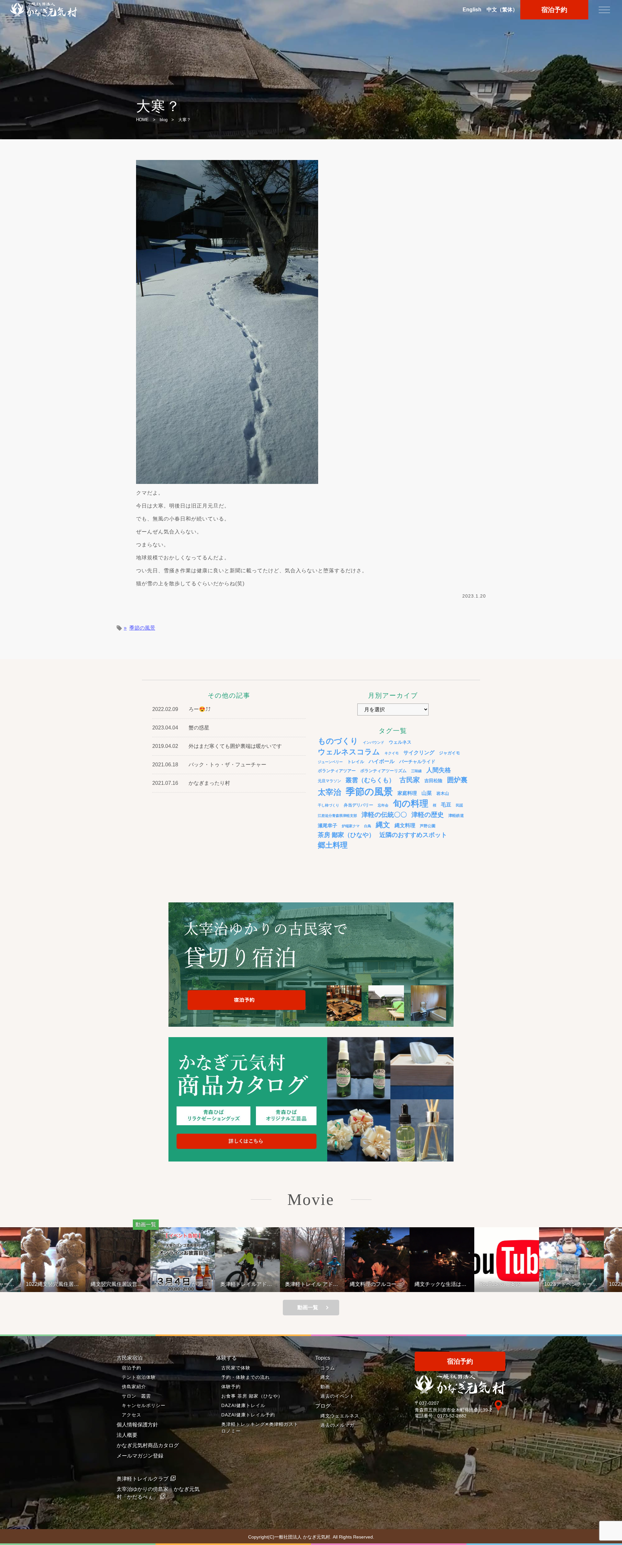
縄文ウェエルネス (339, 1415)
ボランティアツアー (337, 771)
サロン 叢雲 (136, 1396)
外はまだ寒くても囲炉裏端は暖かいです (235, 746)
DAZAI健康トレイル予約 (248, 1414)
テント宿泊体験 (139, 1377)
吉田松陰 (433, 780)
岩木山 (442, 793)
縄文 (383, 825)
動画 (325, 1386)
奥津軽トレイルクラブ (142, 1479)
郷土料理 (333, 845)
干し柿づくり (328, 805)
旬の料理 (410, 803)
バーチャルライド (417, 761)
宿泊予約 (554, 9)
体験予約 (231, 1386)
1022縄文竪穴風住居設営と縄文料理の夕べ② (583, 1284)
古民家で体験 (235, 1367)
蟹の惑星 (199, 727)
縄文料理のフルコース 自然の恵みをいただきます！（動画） (326, 1284)
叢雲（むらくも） (370, 780)
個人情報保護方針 (137, 1424)
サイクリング (418, 752)
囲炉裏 (457, 780)
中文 (502, 9)
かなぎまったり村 (209, 783)
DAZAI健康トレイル (243, 1405)
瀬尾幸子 (327, 825)
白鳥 (367, 826)
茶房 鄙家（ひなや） (346, 834)
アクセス (131, 1414)
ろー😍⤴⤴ (200, 709)
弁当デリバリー (358, 805)
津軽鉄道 (456, 815)
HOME (142, 119)
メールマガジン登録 (140, 1456)
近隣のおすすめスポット (413, 834)
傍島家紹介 (134, 1386)
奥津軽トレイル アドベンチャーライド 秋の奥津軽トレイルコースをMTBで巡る (259, 1284)
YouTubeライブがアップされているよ (129, 1284)
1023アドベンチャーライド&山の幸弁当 (518, 1284)
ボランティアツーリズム (383, 771)
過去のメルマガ (337, 1425)
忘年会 (383, 805)
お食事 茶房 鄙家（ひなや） (252, 1396)
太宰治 (329, 792)
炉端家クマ (351, 826)
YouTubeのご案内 (448, 1284)
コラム (327, 1367)
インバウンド (373, 742)
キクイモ (392, 753)
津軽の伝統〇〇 (384, 814)
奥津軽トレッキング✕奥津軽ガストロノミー (259, 1428)
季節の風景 (142, 628)
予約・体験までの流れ (245, 1377)
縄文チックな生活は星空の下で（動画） (388, 1284)
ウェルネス (400, 742)
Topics (322, 1358)
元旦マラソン (329, 781)
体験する (226, 1358)
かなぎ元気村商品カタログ (148, 1445)
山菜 (426, 793)
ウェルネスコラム (349, 752)
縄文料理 (405, 825)
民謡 (459, 805)
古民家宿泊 (130, 1358)
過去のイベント (337, 1396)
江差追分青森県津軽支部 (337, 816)
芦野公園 (427, 826)
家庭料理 (407, 793)
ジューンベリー (330, 762)
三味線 (416, 771)
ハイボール (382, 761)
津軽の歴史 (427, 814)
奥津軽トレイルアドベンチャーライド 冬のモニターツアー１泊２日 (194, 1284)
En (472, 9)
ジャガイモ (449, 753)
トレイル (355, 762)
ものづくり (338, 741)
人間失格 (438, 770)
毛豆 (446, 804)
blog (163, 119)
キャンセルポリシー (144, 1405)
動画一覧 (307, 1307)
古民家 (409, 780)
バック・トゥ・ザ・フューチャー (227, 764)
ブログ (323, 1406)
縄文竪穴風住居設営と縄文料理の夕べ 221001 (64, 1284)
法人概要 (127, 1435)
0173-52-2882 (451, 1415)
